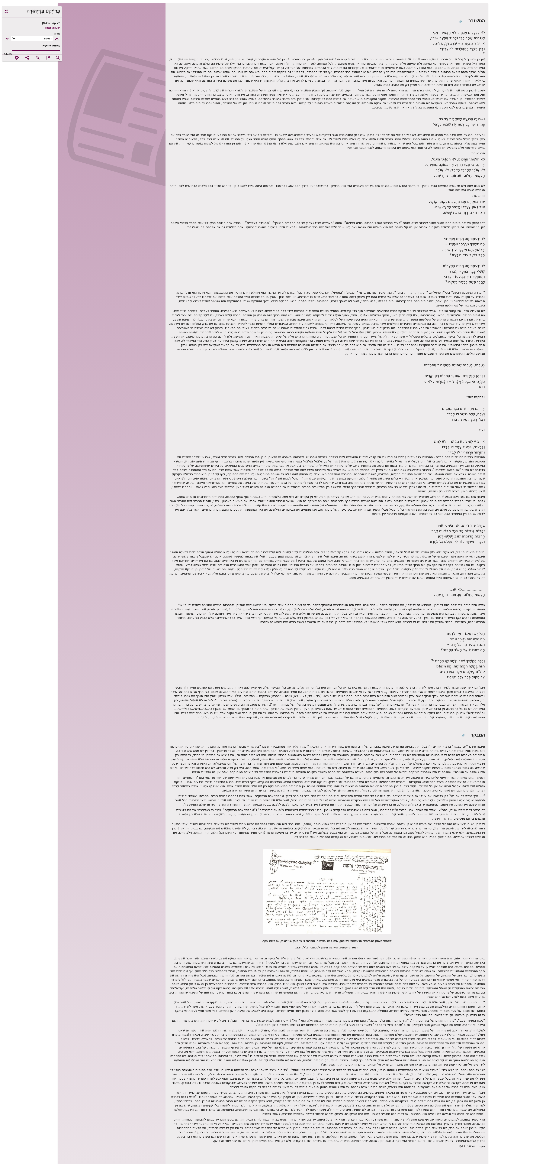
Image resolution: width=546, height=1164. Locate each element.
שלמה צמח (52, 27)
